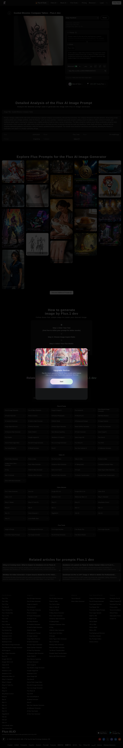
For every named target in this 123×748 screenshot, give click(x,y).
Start (61, 381)
